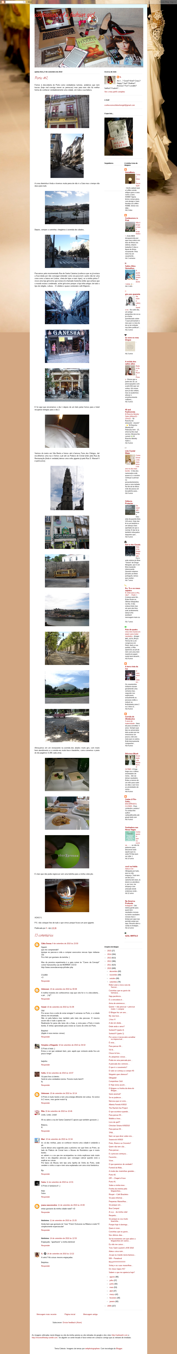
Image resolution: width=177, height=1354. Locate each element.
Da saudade (138, 508)
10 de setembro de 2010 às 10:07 (59, 1073)
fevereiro (113, 1298)
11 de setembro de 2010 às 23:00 (71, 1205)
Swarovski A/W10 (116, 1140)
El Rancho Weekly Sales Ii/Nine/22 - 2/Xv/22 (132, 416)
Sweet (43, 1007)
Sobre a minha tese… (117, 1185)
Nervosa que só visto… (118, 1101)
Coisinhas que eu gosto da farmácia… (119, 992)
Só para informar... (116, 1198)
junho (112, 1284)
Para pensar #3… (116, 1115)
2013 (109, 958)
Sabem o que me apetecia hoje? (122, 1272)
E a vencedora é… (116, 1000)
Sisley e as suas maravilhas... (121, 1265)
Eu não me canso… (117, 1244)
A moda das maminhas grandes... (122, 1171)
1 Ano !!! (112, 1019)
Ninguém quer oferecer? (118, 1074)
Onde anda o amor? (117, 1026)
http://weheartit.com (120, 1335)
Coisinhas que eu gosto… (119, 1232)
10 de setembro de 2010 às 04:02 (72, 1045)
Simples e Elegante (49, 1045)
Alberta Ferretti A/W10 (118, 1105)
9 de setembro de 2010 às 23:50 (65, 943)
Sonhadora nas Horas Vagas (131, 828)
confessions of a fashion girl (65, 15)
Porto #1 (112, 1182)
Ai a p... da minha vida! (118, 1212)
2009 (109, 1306)
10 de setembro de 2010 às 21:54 (59, 1139)
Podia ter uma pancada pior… (121, 1060)
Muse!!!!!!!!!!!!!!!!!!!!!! (117, 1262)
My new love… (115, 1016)
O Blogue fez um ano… (118, 1012)
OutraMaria (130, 172)
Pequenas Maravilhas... (118, 1201)
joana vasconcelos (49, 1205)
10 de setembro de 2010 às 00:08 (63, 989)
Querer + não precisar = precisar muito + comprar (122, 1008)
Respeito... (113, 1215)
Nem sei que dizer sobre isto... (121, 1136)
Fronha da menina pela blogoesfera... (118, 1190)
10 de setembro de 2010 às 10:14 (63, 1093)
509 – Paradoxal (115, 1258)
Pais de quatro (131, 630)
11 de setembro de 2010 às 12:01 (60, 1182)
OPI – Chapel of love (117, 1178)
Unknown (45, 989)
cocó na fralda (131, 866)
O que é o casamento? (118, 1067)
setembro (114, 982)
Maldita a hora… (115, 1118)
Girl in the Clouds (132, 545)
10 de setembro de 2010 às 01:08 (60, 1007)
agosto (112, 1277)
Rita (43, 1111)
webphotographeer (92, 1348)
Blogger (119, 1348)
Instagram (129, 906)
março (112, 1294)
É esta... (112, 1043)
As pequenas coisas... (118, 1057)
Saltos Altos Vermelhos (130, 267)
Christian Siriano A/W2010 (119, 1126)
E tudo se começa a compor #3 (121, 1071)
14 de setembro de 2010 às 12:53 (63, 1238)
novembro (114, 975)
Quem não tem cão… (117, 1147)
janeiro (112, 1301)
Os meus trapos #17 (117, 1269)
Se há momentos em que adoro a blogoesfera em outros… (122, 1240)
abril (111, 1291)
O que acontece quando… (119, 1112)
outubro (113, 978)
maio (112, 1287)
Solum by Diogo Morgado (138, 551)
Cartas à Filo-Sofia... (130, 800)
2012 (109, 961)
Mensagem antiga (90, 1314)
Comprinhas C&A (116, 1081)
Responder (45, 981)
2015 (109, 951)
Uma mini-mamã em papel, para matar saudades (132, 634)
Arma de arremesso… (117, 1003)
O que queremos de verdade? (120, 1164)
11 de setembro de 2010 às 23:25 (63, 1220)
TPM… (111, 1133)
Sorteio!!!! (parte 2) (116, 1030)
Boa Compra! (114, 1208)
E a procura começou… (118, 1154)
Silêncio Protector (129, 502)
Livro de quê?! (114, 1122)
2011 (109, 965)
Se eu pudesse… (116, 1097)
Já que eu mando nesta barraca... (122, 1255)
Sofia (43, 1073)
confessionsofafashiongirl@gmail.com (119, 105)
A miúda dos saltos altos (130, 363)
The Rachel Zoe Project (118, 1108)
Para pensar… (114, 1150)
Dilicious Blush (131, 754)
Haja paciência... (115, 996)
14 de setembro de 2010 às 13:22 (60, 1254)
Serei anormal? (115, 1094)
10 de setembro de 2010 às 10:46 (58, 1111)
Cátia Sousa (46, 943)
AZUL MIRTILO (131, 936)
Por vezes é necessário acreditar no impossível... (122, 1038)
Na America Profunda (130, 902)
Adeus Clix (129, 869)
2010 (109, 968)
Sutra (43, 1182)
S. (42, 1254)
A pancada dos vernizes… (119, 1064)
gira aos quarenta (132, 294)
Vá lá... (112, 1050)
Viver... (111, 1161)
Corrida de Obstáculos (130, 718)
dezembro (114, 971)
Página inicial (70, 1314)
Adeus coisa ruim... (116, 1251)
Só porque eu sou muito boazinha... (118, 1220)
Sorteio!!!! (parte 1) (116, 1033)
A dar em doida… (116, 1023)
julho (112, 1280)
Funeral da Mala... (116, 1168)
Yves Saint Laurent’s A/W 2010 (121, 1248)
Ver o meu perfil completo (114, 92)
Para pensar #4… (116, 1046)
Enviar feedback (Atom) (72, 1322)
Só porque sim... (115, 1205)
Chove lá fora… (115, 1053)
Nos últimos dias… (116, 1235)
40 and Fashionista (130, 411)
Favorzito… (113, 1157)
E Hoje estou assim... (117, 1085)
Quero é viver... (115, 1228)
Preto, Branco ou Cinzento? (120, 1143)
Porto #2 (112, 1175)
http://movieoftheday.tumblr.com (45, 1338)
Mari (43, 1139)
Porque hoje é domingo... (119, 1225)
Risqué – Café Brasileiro (118, 1194)
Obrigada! (113, 1078)
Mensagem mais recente (46, 1314)
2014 (109, 954)
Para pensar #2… (116, 1129)
